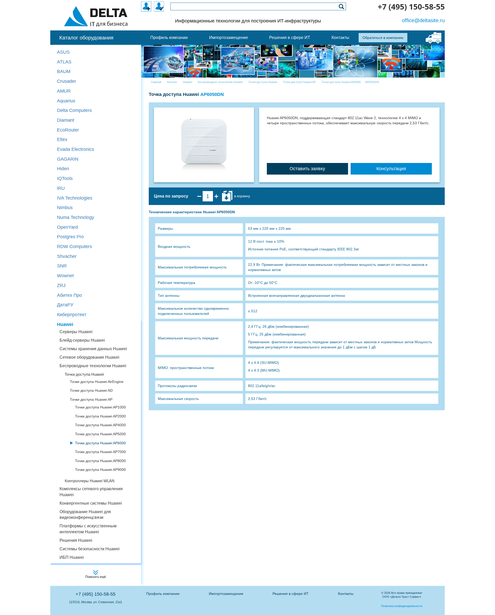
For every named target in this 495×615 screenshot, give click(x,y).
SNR (62, 265)
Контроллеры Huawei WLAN (89, 481)
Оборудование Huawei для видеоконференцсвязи (85, 515)
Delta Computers (74, 110)
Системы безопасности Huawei (90, 549)
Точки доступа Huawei (84, 374)
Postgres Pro (70, 236)
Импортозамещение (226, 594)
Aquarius (66, 100)
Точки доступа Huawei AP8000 (100, 461)
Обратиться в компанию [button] (382, 38)
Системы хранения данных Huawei (93, 349)
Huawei (65, 324)
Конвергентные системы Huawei (91, 503)
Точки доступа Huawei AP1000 (100, 407)
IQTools (65, 178)
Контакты (345, 594)
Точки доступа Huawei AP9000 (100, 470)
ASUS (63, 52)
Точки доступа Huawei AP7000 (100, 452)
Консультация (391, 168)
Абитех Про (69, 295)
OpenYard (67, 227)
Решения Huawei (76, 540)
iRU (61, 188)
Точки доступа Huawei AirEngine (96, 382)
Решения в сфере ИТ (291, 594)
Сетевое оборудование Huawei (89, 357)
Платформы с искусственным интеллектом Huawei (88, 529)
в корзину (241, 196)
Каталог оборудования (86, 37)
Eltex (62, 139)
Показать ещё (95, 577)
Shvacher (67, 256)
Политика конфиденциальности (401, 606)
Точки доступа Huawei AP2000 (100, 416)
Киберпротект (71, 314)
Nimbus (65, 207)
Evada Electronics (75, 149)
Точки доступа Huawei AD (91, 390)
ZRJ (61, 285)
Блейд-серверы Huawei (82, 340)
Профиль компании (162, 594)
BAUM (63, 71)
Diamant (65, 120)
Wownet (65, 275)
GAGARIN (67, 159)
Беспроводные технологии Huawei (93, 366)
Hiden (63, 168)
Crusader (66, 81)
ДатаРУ (65, 304)
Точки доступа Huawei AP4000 (100, 425)
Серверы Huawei (76, 332)
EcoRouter (68, 130)
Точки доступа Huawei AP (91, 399)
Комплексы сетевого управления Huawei (91, 492)
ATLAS (64, 61)
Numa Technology (75, 217)
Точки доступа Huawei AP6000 (100, 443)
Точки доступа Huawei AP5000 (100, 434)
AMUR (64, 91)
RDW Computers (74, 246)
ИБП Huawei (72, 557)
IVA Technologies (74, 198)
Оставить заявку (307, 168)
